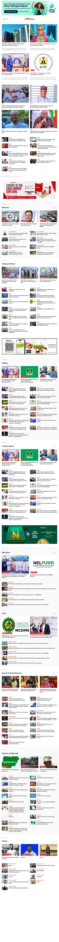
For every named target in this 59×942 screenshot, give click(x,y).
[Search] (7, 19)
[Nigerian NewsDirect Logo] (29, 19)
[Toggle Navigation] (4, 19)
